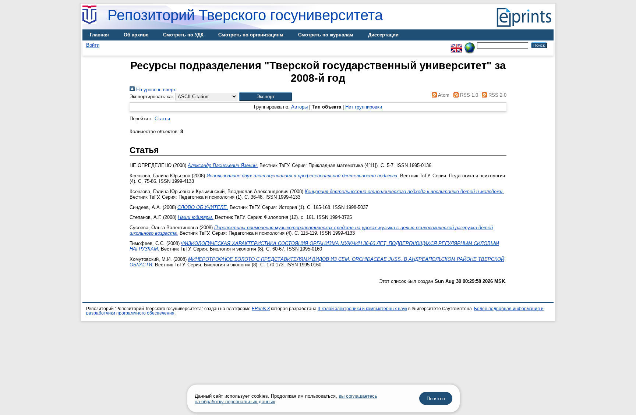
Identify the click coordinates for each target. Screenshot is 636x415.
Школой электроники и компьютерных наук (362, 308)
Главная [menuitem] (99, 35)
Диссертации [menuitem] (383, 35)
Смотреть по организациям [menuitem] (250, 35)
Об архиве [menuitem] (136, 35)
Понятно (436, 398)
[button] (265, 96)
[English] (456, 45)
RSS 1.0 (468, 95)
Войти (92, 45)
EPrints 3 (261, 308)
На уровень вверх (155, 89)
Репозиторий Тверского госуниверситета (245, 15)
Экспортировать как (152, 96)
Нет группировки (363, 107)
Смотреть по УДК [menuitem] (183, 35)
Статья (162, 118)
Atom (443, 95)
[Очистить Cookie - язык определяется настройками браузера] (470, 45)
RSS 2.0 (496, 95)
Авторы (299, 107)
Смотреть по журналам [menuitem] (325, 35)
